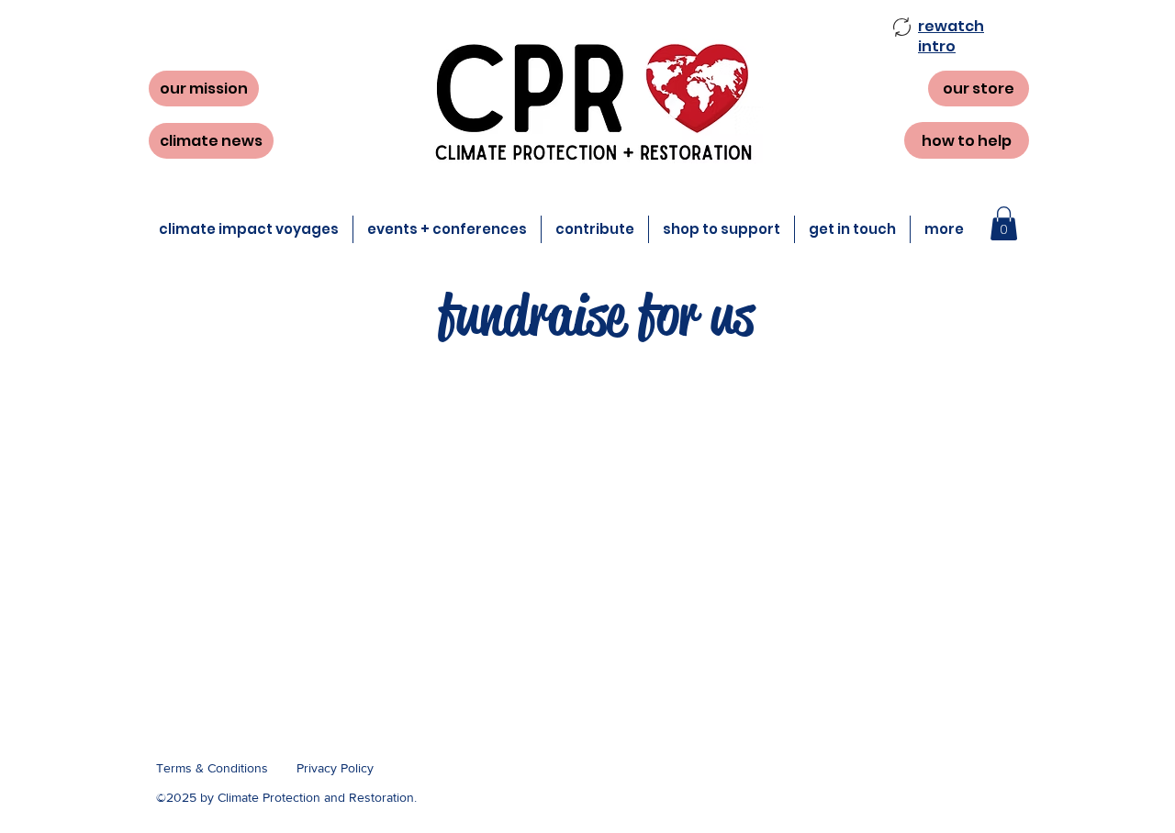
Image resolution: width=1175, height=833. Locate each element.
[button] (951, 36)
